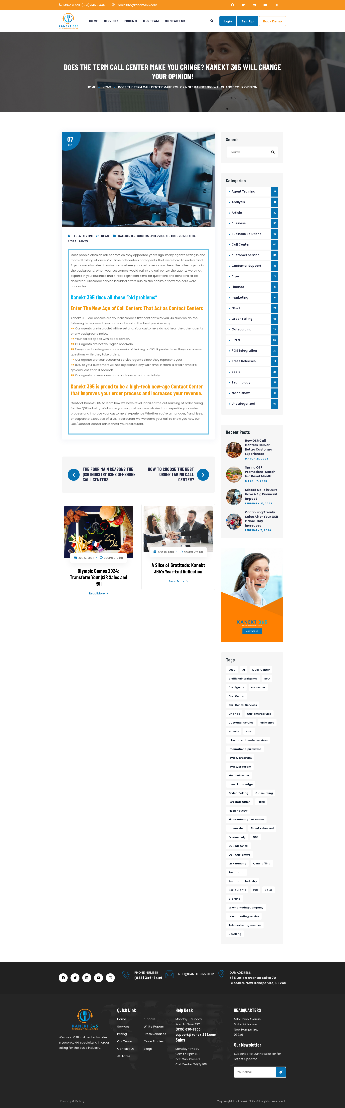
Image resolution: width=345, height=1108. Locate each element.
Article (237, 213)
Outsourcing (177, 236)
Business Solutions (246, 234)
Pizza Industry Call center (246, 819)
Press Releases (244, 361)
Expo (235, 276)
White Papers (154, 1026)
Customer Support (246, 266)
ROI (255, 890)
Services (111, 21)
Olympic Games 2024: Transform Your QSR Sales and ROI (98, 577)
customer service (246, 255)
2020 (232, 670)
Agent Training (243, 191)
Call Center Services (243, 705)
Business (239, 223)
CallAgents (236, 687)
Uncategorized (243, 403)
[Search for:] (252, 152)
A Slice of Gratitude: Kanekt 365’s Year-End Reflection (178, 568)
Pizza (236, 340)
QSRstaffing (262, 863)
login (228, 21)
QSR (192, 236)
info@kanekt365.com (141, 5)
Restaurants (78, 241)
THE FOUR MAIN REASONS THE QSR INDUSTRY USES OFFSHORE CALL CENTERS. (109, 474)
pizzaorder (236, 828)
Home (93, 21)
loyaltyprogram (240, 767)
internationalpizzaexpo (245, 749)
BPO (267, 678)
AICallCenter (261, 670)
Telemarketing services (245, 925)
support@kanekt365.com (195, 1035)
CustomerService (259, 714)
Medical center (239, 775)
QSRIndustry (237, 863)
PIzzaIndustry (238, 811)
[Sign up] (281, 1072)
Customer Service (151, 236)
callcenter (126, 236)
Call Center (241, 244)
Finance (238, 287)
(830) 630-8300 (187, 1029)
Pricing (130, 21)
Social (236, 372)
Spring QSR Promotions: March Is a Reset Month (260, 471)
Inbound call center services (248, 740)
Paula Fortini (82, 236)
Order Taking (242, 319)
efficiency (267, 723)
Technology (241, 382)
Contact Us (175, 21)
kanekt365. (246, 1101)
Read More (97, 593)
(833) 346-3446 (93, 5)
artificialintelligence (243, 678)
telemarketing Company (246, 907)
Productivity (237, 837)
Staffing (235, 899)
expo (249, 731)
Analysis (238, 202)
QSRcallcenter (239, 846)
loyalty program (240, 758)
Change (234, 714)
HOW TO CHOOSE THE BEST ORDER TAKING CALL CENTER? (171, 474)
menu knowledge (241, 784)
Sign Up (247, 21)
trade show (241, 393)
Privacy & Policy (72, 1101)
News (106, 87)
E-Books (150, 1019)
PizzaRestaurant (262, 828)
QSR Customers (239, 855)
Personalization (240, 802)
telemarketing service (244, 916)
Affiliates (123, 1056)
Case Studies (154, 1041)
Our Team (151, 21)
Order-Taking (238, 793)
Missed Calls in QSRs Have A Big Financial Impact (261, 494)
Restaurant (237, 872)
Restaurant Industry (243, 881)
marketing (240, 297)
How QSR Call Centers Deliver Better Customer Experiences (258, 447)
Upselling (235, 934)
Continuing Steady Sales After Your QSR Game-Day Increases (261, 519)
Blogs (148, 1049)
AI (243, 670)
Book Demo (272, 21)
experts (234, 731)
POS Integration (244, 350)
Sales (268, 890)
